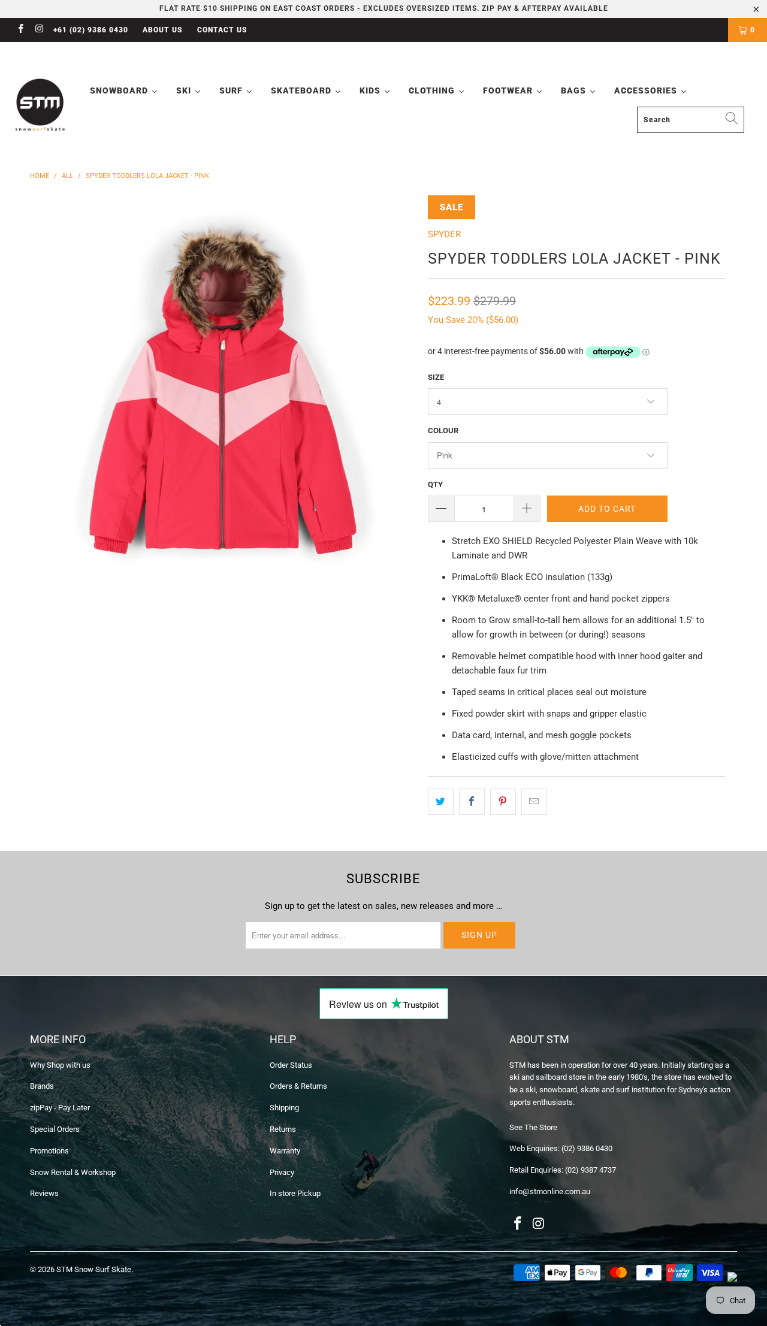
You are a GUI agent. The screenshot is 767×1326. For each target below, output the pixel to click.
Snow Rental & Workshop (73, 1172)
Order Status (291, 1065)
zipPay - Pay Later (60, 1107)
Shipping (284, 1107)
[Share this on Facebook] (472, 802)
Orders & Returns (298, 1086)
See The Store (533, 1127)
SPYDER (444, 234)
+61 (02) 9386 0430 (90, 30)
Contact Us (222, 30)
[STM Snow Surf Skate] (40, 105)
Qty (435, 484)
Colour (443, 430)
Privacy (282, 1172)
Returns (283, 1129)
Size (436, 377)
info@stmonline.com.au (549, 1191)
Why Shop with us (60, 1065)
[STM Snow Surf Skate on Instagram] (39, 30)
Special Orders (55, 1129)
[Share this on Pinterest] (503, 802)
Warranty (285, 1150)
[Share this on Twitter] (441, 802)
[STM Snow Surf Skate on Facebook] (20, 30)
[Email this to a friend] (534, 802)
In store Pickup (295, 1193)
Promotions (49, 1150)
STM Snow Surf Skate (93, 1269)
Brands (42, 1086)
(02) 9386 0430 (586, 1148)
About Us (163, 30)
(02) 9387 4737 (590, 1169)
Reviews (44, 1193)
